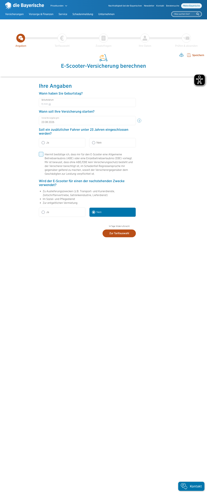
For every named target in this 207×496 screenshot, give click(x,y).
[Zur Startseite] (24, 6)
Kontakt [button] (160, 6)
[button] (58, 6)
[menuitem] (125, 5)
